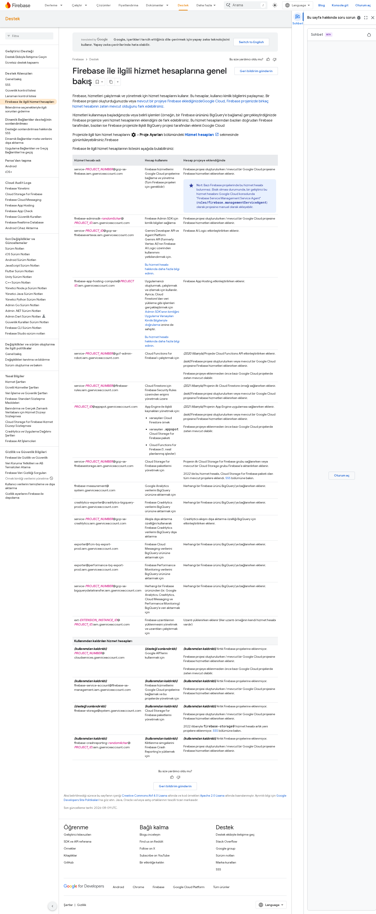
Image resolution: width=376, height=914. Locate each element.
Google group (225, 848)
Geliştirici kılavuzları (77, 834)
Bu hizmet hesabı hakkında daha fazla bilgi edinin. (162, 269)
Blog (321, 5)
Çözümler (103, 5)
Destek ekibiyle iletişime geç (235, 834)
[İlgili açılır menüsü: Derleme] (62, 5)
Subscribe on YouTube (155, 855)
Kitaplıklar (70, 855)
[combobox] (245, 5)
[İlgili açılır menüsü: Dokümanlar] (168, 5)
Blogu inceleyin (150, 834)
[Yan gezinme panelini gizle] (52, 906)
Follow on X (147, 848)
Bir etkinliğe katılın (152, 862)
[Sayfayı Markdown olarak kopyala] (111, 82)
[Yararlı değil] (274, 59)
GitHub (69, 862)
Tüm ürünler (221, 887)
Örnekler (70, 848)
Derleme (51, 5)
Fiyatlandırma (128, 5)
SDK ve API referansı (77, 841)
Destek (183, 5)
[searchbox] (29, 35)
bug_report (358, 17)
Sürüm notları (225, 855)
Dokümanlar (154, 5)
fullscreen (365, 17)
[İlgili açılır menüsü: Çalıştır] (87, 5)
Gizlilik (81, 905)
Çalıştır (77, 5)
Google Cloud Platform (189, 887)
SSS (228, 478)
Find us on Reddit (151, 841)
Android (118, 887)
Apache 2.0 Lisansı (212, 795)
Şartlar (68, 905)
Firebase (78, 59)
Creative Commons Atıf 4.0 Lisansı (144, 795)
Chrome (138, 887)
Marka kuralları (226, 862)
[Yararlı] (268, 59)
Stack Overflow (226, 841)
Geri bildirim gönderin (256, 71)
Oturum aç (363, 5)
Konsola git (340, 5)
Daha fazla (204, 5)
